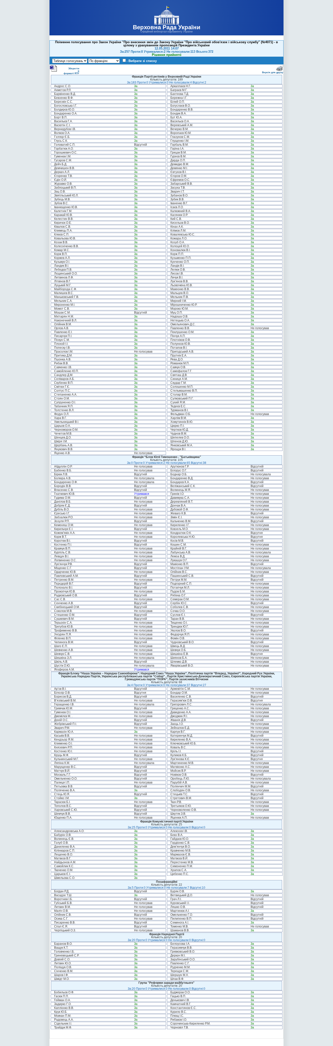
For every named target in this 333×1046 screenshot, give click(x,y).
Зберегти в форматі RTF (71, 71)
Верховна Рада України (166, 27)
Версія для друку (272, 72)
